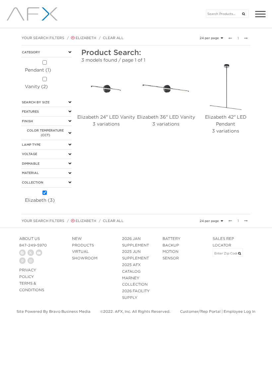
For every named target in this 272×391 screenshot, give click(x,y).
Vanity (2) (36, 86)
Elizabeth (85, 37)
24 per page (209, 38)
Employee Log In (239, 311)
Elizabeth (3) (40, 200)
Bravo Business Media (70, 311)
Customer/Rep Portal (200, 311)
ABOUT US (29, 238)
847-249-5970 (33, 245)
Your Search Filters (43, 37)
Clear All (113, 37)
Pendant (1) (38, 70)
